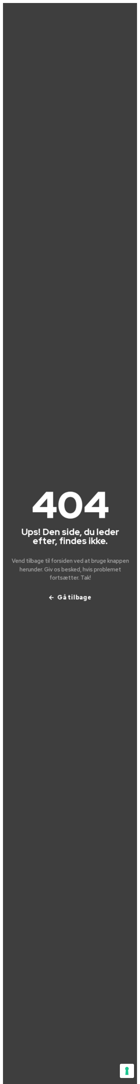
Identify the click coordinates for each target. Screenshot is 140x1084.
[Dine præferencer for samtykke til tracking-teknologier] (127, 1071)
